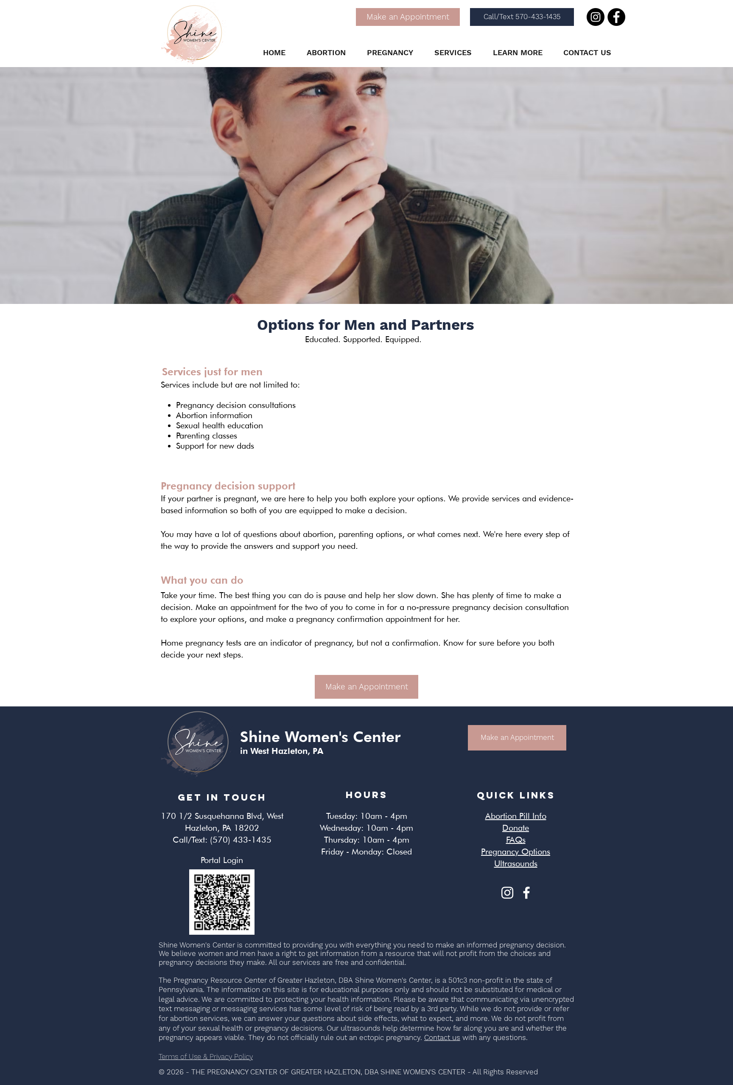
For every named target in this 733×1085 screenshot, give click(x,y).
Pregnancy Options (515, 851)
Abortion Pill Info (515, 816)
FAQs (516, 840)
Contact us (442, 1037)
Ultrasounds (515, 863)
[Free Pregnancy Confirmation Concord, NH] (526, 893)
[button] (326, 52)
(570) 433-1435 (240, 840)
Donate (515, 828)
